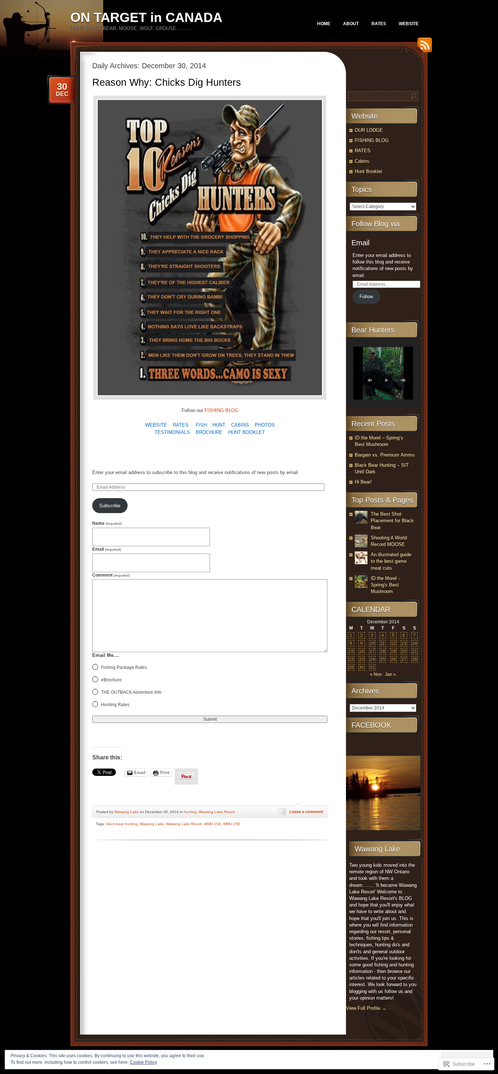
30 (361, 667)
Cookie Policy (143, 1062)
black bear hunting (121, 824)
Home (323, 23)
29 (351, 667)
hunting (190, 812)
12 (393, 643)
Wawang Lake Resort (217, 812)
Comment (111, 575)
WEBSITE (409, 23)
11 (382, 643)
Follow (366, 296)
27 (403, 659)
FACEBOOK (371, 725)
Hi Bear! (363, 482)
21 (414, 651)
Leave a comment (306, 811)
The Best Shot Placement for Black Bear (392, 520)
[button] (369, 380)
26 (393, 659)
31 (372, 667)
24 (372, 659)
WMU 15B (231, 824)
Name (107, 523)
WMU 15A (212, 824)
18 (382, 651)
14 (414, 643)
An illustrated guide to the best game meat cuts (391, 561)
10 (372, 643)
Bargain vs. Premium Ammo (385, 455)
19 (393, 651)
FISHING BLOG (221, 410)
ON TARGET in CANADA (146, 17)
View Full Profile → (366, 1008)
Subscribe (109, 505)
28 (414, 659)
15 (351, 651)
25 (382, 659)
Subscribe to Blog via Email (136, 453)
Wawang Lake (126, 812)
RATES (378, 23)
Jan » (390, 674)
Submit (210, 719)
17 (372, 651)
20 (403, 651)
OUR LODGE (369, 130)
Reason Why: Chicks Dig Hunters (166, 82)
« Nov (376, 674)
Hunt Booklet (368, 171)
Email (106, 549)
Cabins (362, 161)
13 (403, 643)
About (351, 23)
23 (361, 659)
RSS (423, 48)
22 (351, 659)
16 (361, 651)
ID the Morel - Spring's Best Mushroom (385, 585)
